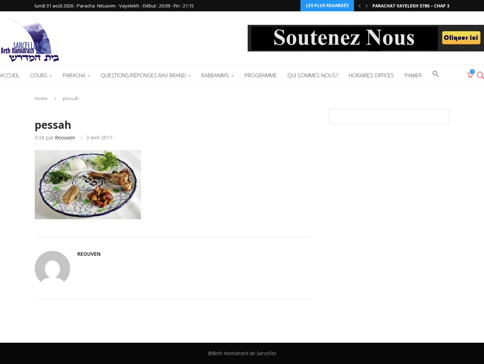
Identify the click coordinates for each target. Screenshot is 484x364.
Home (41, 98)
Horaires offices (371, 75)
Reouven (65, 137)
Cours (38, 75)
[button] (359, 5)
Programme (260, 75)
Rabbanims (215, 75)
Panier (413, 75)
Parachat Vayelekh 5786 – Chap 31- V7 (416, 6)
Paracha (74, 75)
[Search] (480, 75)
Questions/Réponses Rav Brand (143, 75)
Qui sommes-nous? (312, 75)
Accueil (9, 75)
